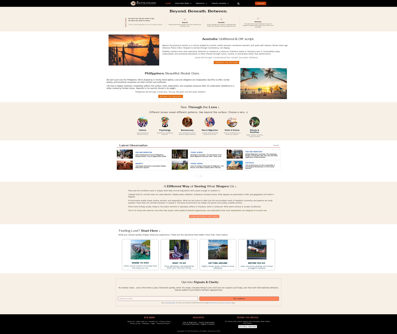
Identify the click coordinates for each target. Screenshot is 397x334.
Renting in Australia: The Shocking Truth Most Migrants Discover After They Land (205, 155)
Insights (200, 3)
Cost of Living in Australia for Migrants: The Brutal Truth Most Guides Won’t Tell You (207, 166)
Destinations (182, 3)
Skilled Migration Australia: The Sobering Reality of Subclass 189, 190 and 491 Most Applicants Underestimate (261, 155)
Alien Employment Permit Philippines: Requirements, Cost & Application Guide (150, 155)
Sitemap (145, 323)
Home (168, 3)
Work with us (142, 321)
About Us (131, 321)
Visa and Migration (143, 152)
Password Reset (163, 323)
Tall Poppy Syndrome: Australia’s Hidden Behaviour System (150, 166)
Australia (249, 163)
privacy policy (171, 303)
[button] (238, 4)
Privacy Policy (213, 303)
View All (276, 145)
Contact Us (153, 321)
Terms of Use (135, 323)
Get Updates (239, 299)
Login (153, 323)
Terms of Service (226, 303)
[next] (200, 176)
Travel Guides (218, 3)
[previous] (196, 176)
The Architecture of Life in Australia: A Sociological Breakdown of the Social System (260, 166)
